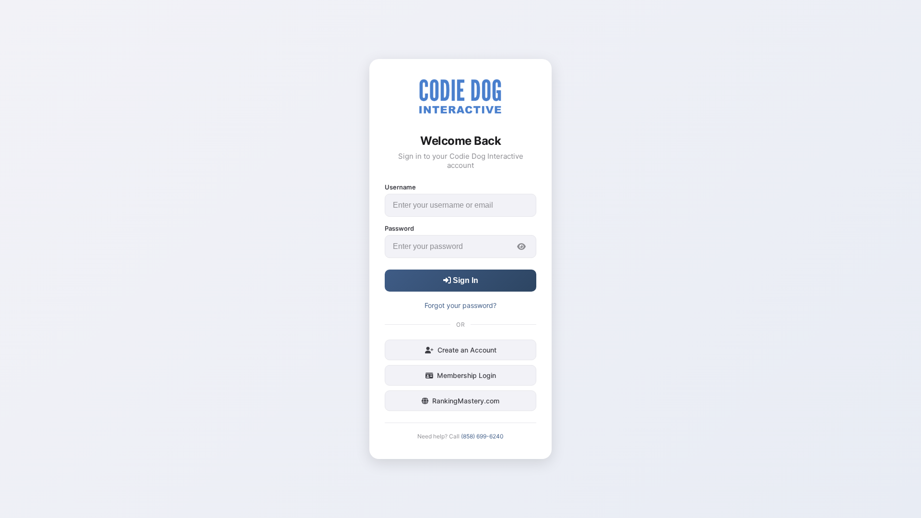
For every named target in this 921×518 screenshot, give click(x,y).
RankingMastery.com (465, 401)
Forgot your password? (460, 305)
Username (400, 187)
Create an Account (466, 350)
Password (399, 228)
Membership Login (466, 375)
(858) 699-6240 (482, 436)
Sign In (464, 280)
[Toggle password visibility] (521, 246)
